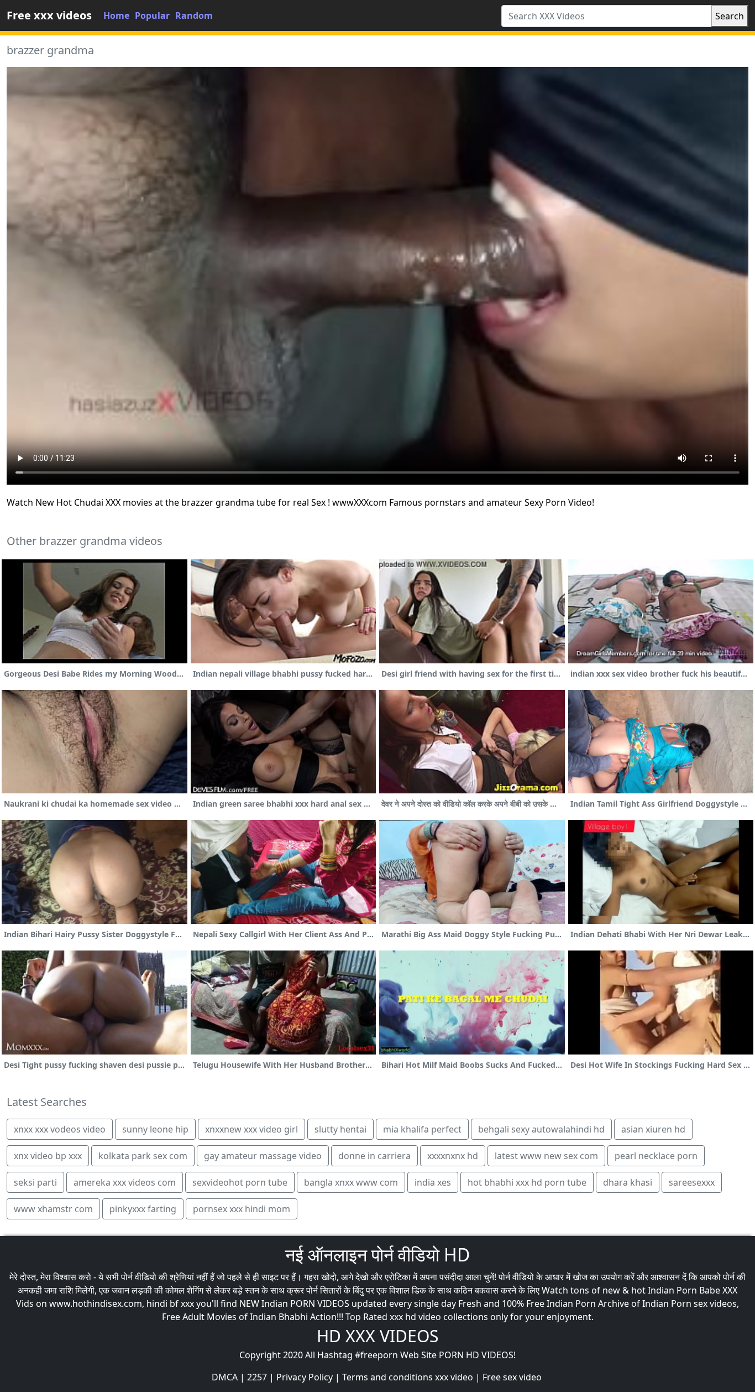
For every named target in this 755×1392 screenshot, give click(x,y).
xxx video (454, 1377)
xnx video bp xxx (48, 1156)
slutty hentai (340, 1129)
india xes (433, 1182)
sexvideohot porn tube (239, 1182)
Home (116, 15)
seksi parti (35, 1182)
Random (194, 15)
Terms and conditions (387, 1377)
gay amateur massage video (263, 1156)
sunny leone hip (155, 1129)
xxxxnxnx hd (452, 1156)
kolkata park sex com (142, 1156)
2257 (257, 1377)
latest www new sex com (546, 1156)
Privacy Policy (304, 1377)
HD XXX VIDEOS (377, 1336)
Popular (152, 15)
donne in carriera (374, 1156)
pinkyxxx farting (142, 1209)
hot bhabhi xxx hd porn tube (527, 1182)
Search (729, 16)
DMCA (225, 1377)
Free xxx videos (49, 15)
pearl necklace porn (656, 1156)
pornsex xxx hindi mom (241, 1209)
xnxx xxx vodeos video (60, 1129)
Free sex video (512, 1377)
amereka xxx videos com (125, 1182)
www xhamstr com (53, 1209)
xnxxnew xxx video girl (251, 1129)
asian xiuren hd (653, 1129)
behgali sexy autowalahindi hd (541, 1129)
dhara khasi (627, 1182)
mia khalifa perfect (422, 1129)
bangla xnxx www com (351, 1182)
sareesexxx (692, 1182)
